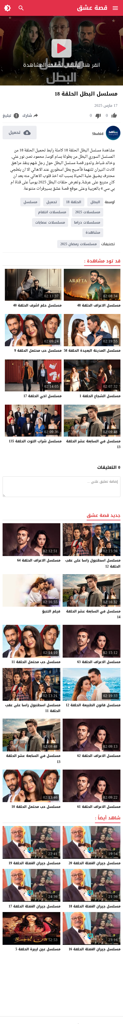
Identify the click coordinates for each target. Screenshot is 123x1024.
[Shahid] (113, 138)
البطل (95, 202)
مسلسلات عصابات (50, 222)
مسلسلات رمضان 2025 (78, 244)
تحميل (51, 202)
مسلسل (30, 202)
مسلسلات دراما (87, 222)
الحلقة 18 (73, 202)
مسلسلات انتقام (52, 212)
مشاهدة (93, 232)
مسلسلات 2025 (87, 212)
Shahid (97, 134)
